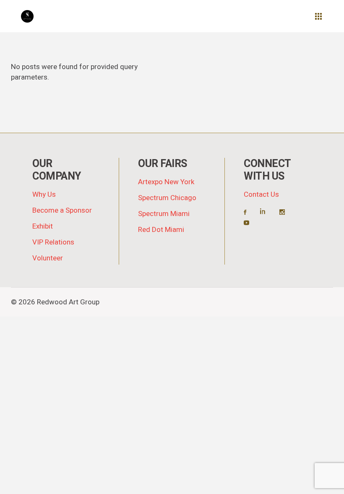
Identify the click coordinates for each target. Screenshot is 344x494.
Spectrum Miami (164, 213)
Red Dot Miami (161, 229)
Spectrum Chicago (167, 198)
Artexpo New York (166, 182)
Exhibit (42, 226)
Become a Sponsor (62, 210)
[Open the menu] (318, 16)
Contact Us (261, 194)
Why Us (44, 194)
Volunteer (47, 258)
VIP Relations (53, 242)
